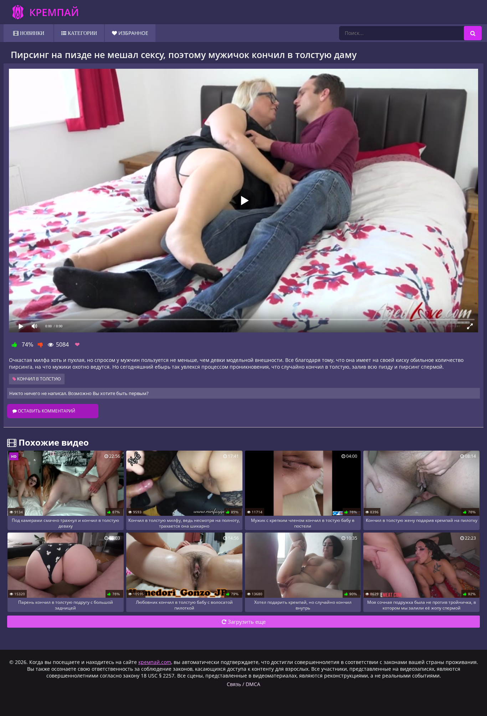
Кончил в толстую (38, 379)
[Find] (473, 33)
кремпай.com (154, 662)
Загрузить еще (246, 621)
